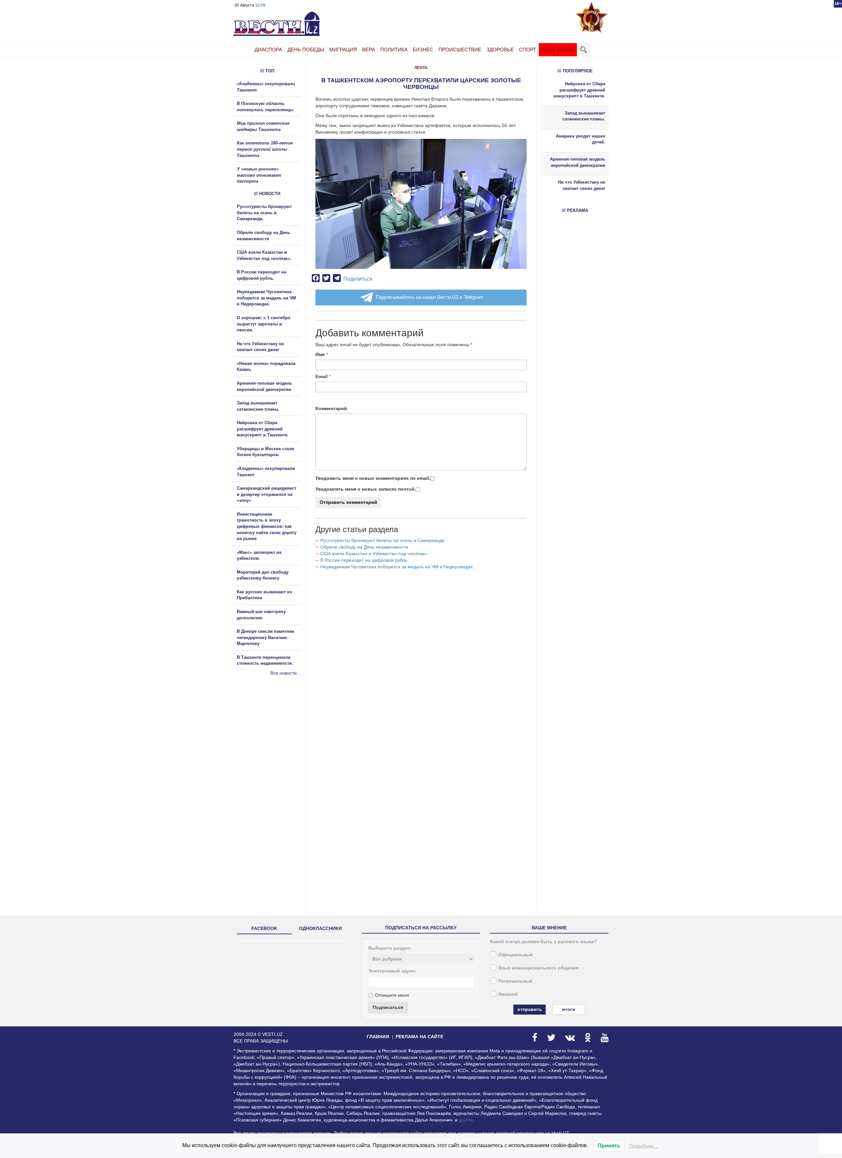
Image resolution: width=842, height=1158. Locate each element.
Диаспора (268, 49)
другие (466, 1119)
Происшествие (459, 49)
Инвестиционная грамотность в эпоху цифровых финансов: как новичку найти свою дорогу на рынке (266, 526)
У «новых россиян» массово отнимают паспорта (259, 175)
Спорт (527, 49)
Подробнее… (643, 1145)
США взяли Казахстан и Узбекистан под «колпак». (374, 553)
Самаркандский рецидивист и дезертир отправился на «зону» (266, 494)
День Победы (305, 49)
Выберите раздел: (389, 948)
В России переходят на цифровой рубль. (364, 560)
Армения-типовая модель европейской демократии (577, 162)
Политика (394, 49)
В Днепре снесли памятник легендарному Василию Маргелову (265, 637)
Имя (320, 354)
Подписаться (388, 1007)
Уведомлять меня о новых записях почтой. (365, 489)
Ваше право (557, 49)
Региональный (515, 981)
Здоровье (500, 49)
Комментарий (331, 408)
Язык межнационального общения (538, 967)
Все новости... (285, 673)
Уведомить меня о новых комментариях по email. (372, 478)
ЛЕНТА (421, 67)
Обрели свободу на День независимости (364, 547)
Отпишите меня (392, 995)
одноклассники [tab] (320, 928)
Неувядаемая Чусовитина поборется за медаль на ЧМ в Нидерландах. (397, 566)
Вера (368, 49)
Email (321, 376)
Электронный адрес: (392, 970)
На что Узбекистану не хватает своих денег (581, 185)
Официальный (515, 954)
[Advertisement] (273, 747)
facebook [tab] (264, 928)
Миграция (343, 49)
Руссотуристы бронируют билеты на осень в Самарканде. (383, 540)
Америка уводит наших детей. (580, 139)
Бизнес (423, 49)
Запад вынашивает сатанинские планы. (583, 116)
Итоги (568, 1009)
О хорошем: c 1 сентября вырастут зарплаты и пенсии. (263, 323)
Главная (378, 1036)
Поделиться (357, 279)
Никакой (508, 994)
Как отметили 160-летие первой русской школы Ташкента (265, 149)
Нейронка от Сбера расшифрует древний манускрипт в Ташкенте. (262, 428)
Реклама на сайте (419, 1036)
